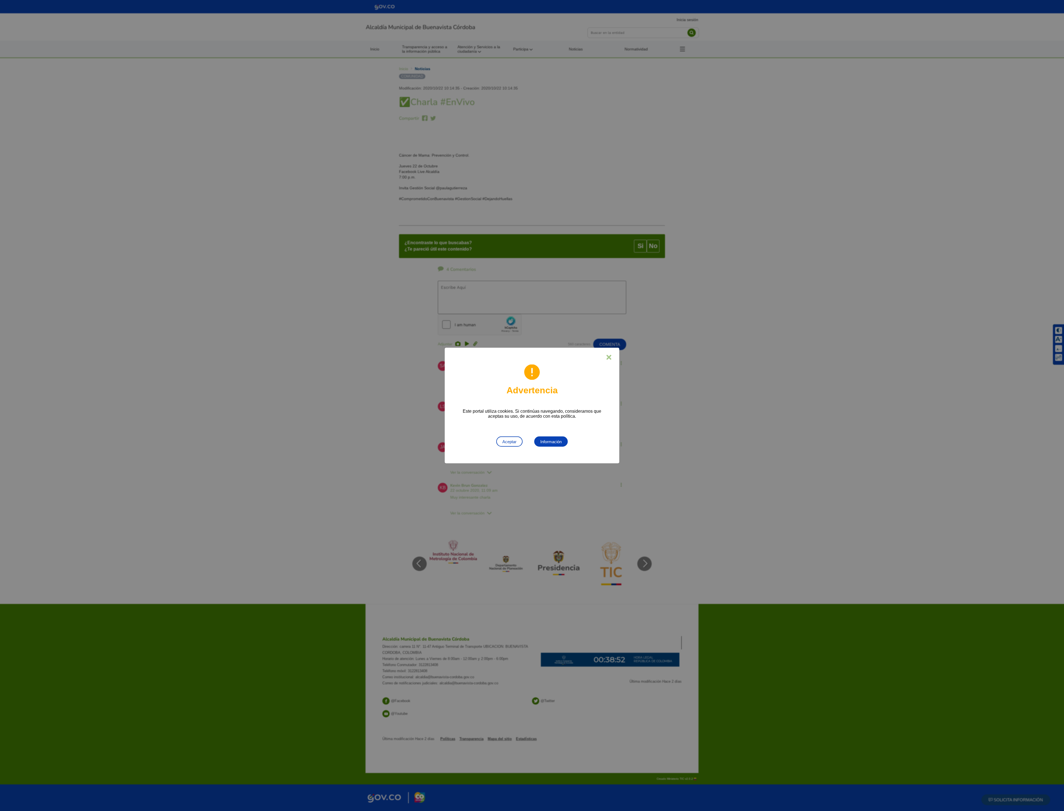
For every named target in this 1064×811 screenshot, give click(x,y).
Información (551, 441)
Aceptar (509, 441)
